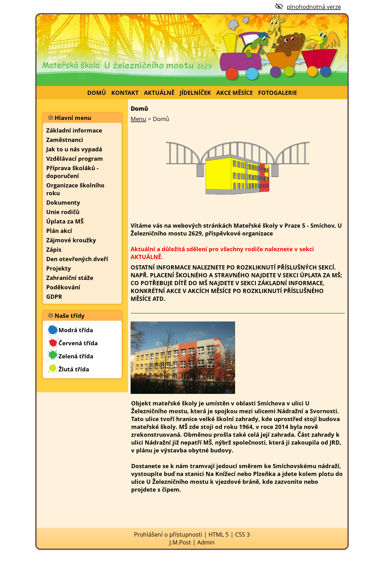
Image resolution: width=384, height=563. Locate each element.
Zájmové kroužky (71, 240)
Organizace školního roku (75, 189)
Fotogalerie (277, 92)
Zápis (53, 249)
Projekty (58, 268)
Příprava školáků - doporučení (72, 172)
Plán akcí (59, 230)
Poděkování (63, 287)
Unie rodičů (62, 212)
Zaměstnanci (64, 139)
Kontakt (125, 92)
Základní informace (74, 130)
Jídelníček (195, 92)
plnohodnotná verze (314, 6)
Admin (206, 542)
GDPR (54, 296)
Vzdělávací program (74, 158)
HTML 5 (218, 534)
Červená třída (78, 343)
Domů (96, 92)
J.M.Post (180, 542)
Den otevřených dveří (77, 259)
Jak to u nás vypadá (74, 149)
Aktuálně (159, 92)
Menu (138, 119)
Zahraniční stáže (69, 278)
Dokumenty (63, 202)
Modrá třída (76, 330)
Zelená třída (76, 356)
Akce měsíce (234, 92)
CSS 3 (242, 534)
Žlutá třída (74, 369)
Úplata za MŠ (65, 221)
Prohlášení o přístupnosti (168, 534)
